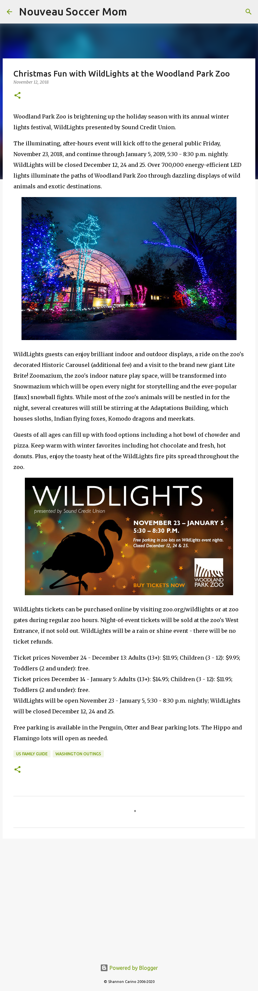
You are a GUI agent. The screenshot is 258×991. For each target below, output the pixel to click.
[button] (17, 95)
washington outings (78, 754)
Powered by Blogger (133, 968)
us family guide (32, 754)
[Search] (249, 12)
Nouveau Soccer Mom (73, 11)
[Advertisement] (129, 896)
